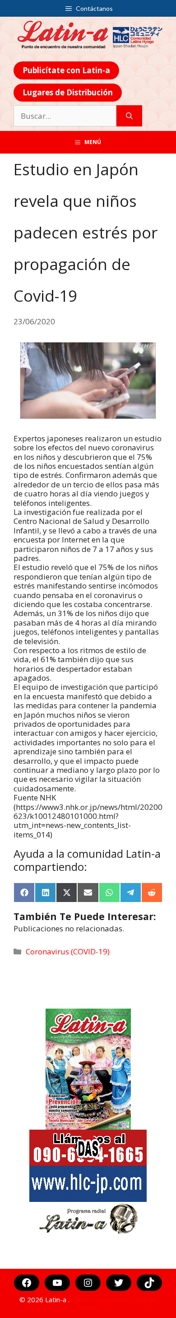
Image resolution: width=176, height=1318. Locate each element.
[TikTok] (149, 1283)
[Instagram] (88, 1283)
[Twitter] (118, 1283)
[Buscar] (129, 116)
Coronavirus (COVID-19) (68, 951)
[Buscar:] (65, 116)
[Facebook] (26, 1283)
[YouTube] (57, 1283)
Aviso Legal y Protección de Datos (114, 1303)
